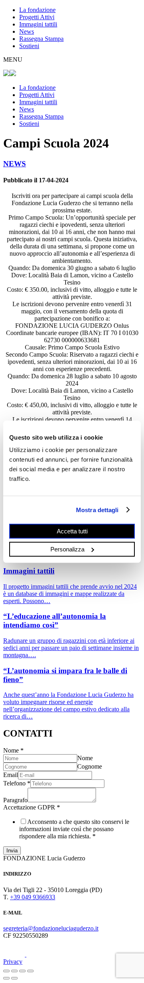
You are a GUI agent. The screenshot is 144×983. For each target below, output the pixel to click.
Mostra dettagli (97, 509)
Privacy (12, 961)
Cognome (89, 766)
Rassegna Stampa (41, 38)
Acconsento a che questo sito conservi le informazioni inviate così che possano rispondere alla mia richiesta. (74, 829)
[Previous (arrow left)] (6, 978)
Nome (13, 750)
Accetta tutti (72, 531)
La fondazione (37, 9)
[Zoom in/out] (30, 971)
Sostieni (29, 45)
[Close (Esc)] (6, 971)
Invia (12, 851)
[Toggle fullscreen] (22, 971)
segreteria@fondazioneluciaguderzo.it (50, 928)
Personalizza (67, 548)
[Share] (14, 971)
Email (10, 774)
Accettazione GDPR (31, 807)
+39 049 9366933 (32, 897)
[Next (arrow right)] (14, 978)
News (26, 31)
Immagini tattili (38, 24)
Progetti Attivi (36, 17)
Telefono (16, 783)
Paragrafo (15, 800)
